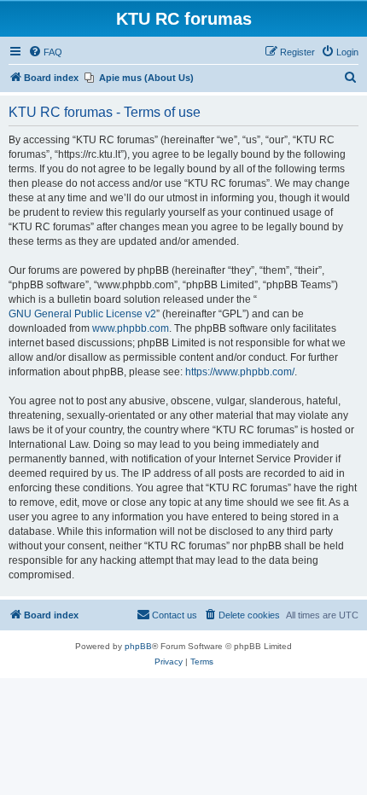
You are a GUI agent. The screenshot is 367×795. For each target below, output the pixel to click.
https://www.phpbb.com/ (239, 372)
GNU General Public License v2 (82, 314)
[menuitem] (45, 52)
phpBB (138, 646)
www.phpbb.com (130, 328)
